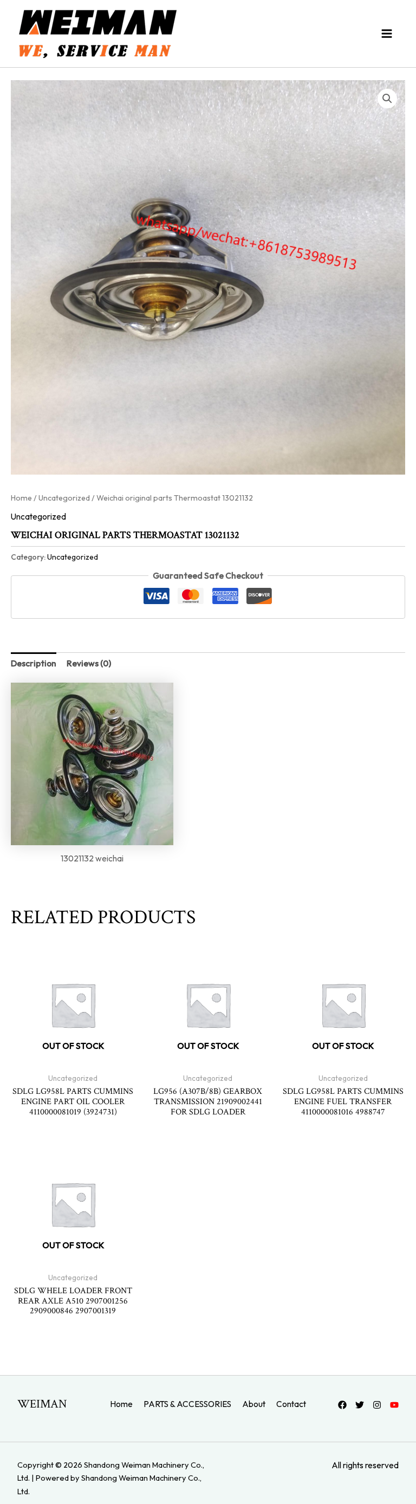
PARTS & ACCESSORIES (187, 1403)
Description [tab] (33, 663)
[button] (387, 98)
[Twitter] (359, 1405)
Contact (291, 1403)
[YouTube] (394, 1405)
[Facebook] (342, 1405)
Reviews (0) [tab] (89, 663)
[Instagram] (377, 1405)
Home (21, 498)
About (253, 1403)
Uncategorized (64, 498)
